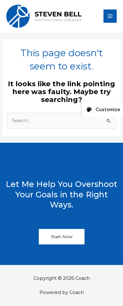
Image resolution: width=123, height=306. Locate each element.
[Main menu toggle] (110, 16)
